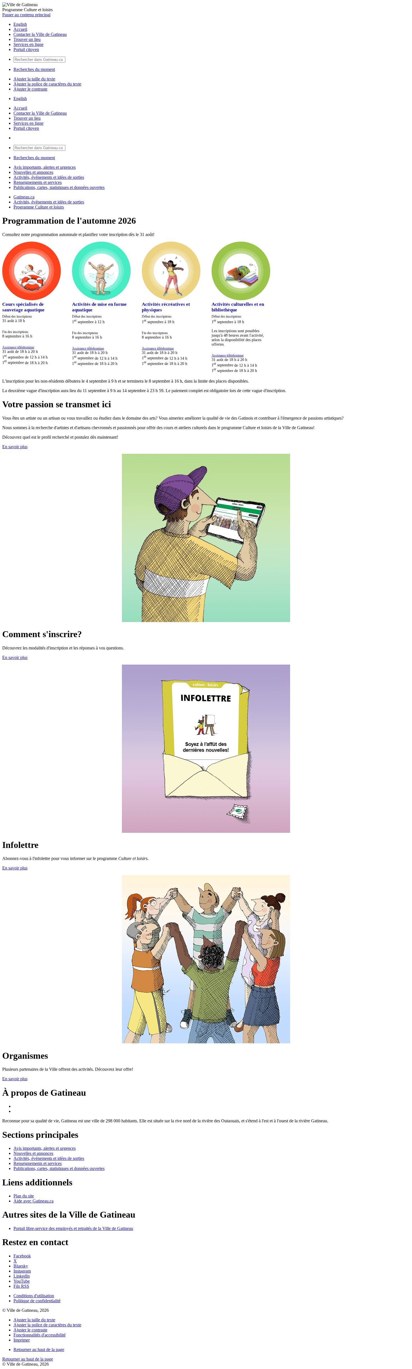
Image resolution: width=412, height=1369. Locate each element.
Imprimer (21, 1340)
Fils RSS (21, 1286)
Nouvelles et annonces (33, 172)
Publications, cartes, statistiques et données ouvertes (59, 187)
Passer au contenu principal (26, 14)
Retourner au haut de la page (38, 1349)
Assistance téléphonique (18, 347)
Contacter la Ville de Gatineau (40, 34)
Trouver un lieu (27, 39)
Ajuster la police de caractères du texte (47, 84)
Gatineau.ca (23, 197)
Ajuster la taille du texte (34, 79)
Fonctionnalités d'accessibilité (39, 1335)
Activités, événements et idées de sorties (48, 177)
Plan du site (23, 1196)
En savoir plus (14, 446)
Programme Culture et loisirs (38, 207)
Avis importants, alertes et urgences (44, 167)
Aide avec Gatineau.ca (33, 1201)
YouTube (21, 1281)
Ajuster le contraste (30, 89)
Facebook (22, 1256)
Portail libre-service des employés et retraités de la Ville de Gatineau (73, 1228)
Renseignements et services (37, 182)
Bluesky (20, 1266)
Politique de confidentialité (37, 1300)
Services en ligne (28, 44)
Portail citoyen (26, 49)
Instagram (22, 1271)
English (20, 24)
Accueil (20, 29)
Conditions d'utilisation (33, 1295)
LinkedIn (21, 1276)
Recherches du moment (34, 69)
